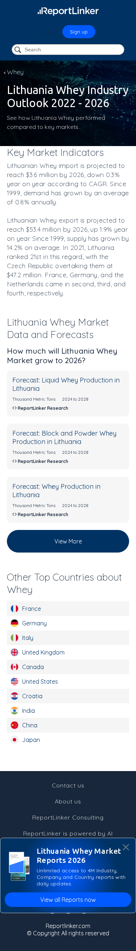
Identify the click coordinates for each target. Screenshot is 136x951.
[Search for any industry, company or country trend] (18, 50)
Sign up (79, 31)
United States (40, 681)
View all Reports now (68, 899)
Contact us (68, 785)
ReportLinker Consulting (68, 817)
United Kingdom (43, 652)
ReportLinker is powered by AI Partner (68, 837)
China (29, 725)
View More (68, 541)
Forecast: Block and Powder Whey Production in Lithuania (64, 437)
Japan (31, 739)
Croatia (32, 696)
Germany (34, 623)
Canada (33, 667)
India (28, 710)
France (31, 608)
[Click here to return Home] (68, 10)
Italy (27, 637)
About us (68, 801)
